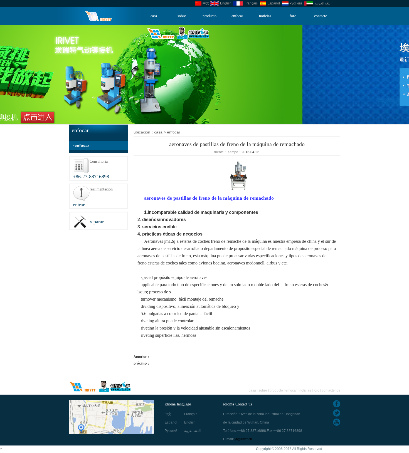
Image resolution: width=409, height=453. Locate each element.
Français (251, 3)
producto (209, 16)
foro (293, 16)
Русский (295, 3)
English (225, 3)
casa (154, 16)
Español (273, 3)
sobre (182, 16)
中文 (206, 3)
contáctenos (331, 390)
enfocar (237, 16)
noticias (265, 16)
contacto (320, 16)
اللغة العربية (323, 3)
